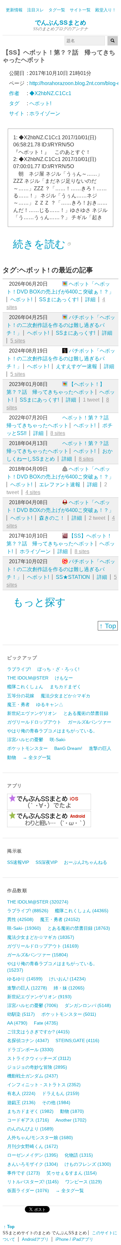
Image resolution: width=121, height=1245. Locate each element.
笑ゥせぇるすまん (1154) (71, 1173)
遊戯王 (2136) (21, 1102)
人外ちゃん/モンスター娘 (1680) (40, 1137)
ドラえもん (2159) (60, 1093)
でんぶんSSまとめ (60, 22)
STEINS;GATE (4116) (77, 1040)
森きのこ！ (52, 518)
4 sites (32, 492)
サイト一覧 (80, 9)
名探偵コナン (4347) (28, 1040)
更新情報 (14, 9)
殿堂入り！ (105, 9)
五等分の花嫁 (20, 695)
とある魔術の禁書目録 (85, 713)
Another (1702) (70, 1120)
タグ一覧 (56, 9)
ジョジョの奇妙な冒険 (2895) (37, 1067)
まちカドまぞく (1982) (30, 1111)
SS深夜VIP (46, 862)
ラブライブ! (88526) (27, 910)
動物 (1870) (72, 1111)
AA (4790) (17, 1023)
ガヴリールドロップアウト (34, 722)
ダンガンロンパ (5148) (88, 1005)
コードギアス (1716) (28, 1120)
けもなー (64, 677)
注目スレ (35, 9)
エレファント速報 (59, 484)
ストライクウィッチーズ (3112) (39, 1058)
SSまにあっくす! (58, 299)
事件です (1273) (23, 1173)
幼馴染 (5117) (21, 1014)
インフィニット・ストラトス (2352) (44, 1084)
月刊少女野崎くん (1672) (32, 1146)
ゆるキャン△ (49, 704)
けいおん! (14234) (67, 978)
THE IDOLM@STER (27, 677)
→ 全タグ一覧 (37, 757)
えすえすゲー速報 (76, 366)
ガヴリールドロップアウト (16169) (43, 946)
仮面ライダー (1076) (28, 1190)
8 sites (57, 433)
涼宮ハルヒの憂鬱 (25, 739)
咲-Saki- (58, 739)
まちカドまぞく (65, 686)
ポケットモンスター (27, 748)
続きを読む (39, 244)
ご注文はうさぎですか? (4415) (38, 1031)
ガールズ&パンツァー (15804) (37, 954)
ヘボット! (21, 299)
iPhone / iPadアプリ (74, 1239)
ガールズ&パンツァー (89, 722)
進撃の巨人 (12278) (27, 987)
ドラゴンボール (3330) (30, 1049)
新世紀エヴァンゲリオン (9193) (39, 996)
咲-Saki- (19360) (24, 928)
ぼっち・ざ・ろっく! (58, 669)
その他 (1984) (56, 1102)
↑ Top (107, 625)
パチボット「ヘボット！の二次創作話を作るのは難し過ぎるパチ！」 (60, 325)
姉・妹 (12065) (69, 987)
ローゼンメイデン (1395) (32, 1155)
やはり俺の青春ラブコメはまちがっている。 (52, 730)
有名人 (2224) (21, 1093)
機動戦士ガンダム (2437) (32, 1075)
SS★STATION (73, 577)
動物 (11, 757)
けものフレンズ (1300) (88, 1164)
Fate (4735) (46, 1023)
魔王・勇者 (18, 704)
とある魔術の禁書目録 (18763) (78, 928)
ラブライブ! (19, 669)
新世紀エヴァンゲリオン (32, 713)
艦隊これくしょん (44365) (81, 910)
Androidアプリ (35, 1239)
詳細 (90, 299)
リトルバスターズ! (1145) (33, 1181)
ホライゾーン (35, 551)
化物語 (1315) (79, 1155)
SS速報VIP (18, 862)
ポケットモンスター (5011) (68, 1014)
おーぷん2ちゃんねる (85, 862)
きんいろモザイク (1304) (32, 1164)
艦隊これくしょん (25, 686)
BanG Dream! (68, 748)
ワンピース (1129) (83, 1181)
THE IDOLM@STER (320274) (37, 901)
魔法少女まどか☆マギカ (65, 695)
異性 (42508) (20, 919)
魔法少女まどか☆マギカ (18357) (40, 937)
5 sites (17, 340)
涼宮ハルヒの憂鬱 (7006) (32, 1005)
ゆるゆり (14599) (25, 978)
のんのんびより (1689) (30, 1128)
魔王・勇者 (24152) (60, 919)
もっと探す (39, 602)
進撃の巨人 (100, 748)
